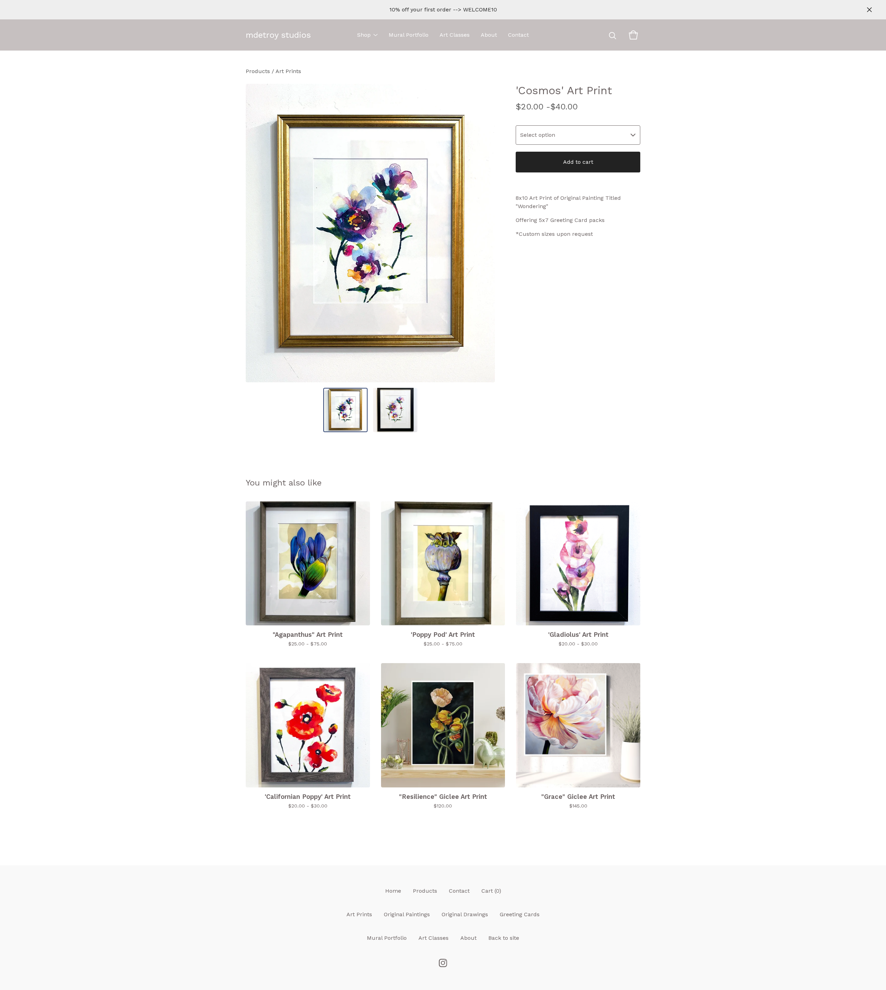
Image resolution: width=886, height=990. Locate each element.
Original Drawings (465, 914)
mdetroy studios (278, 35)
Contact (518, 35)
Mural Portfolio (408, 35)
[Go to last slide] (255, 233)
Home (393, 891)
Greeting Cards (520, 914)
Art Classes (455, 35)
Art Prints (288, 71)
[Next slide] (485, 233)
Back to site (503, 938)
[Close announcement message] (869, 9)
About (489, 35)
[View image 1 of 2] (345, 410)
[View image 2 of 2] (395, 410)
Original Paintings (407, 914)
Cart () (491, 891)
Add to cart (578, 162)
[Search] (613, 35)
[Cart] (633, 35)
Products (258, 71)
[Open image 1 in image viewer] (370, 233)
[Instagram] (443, 963)
